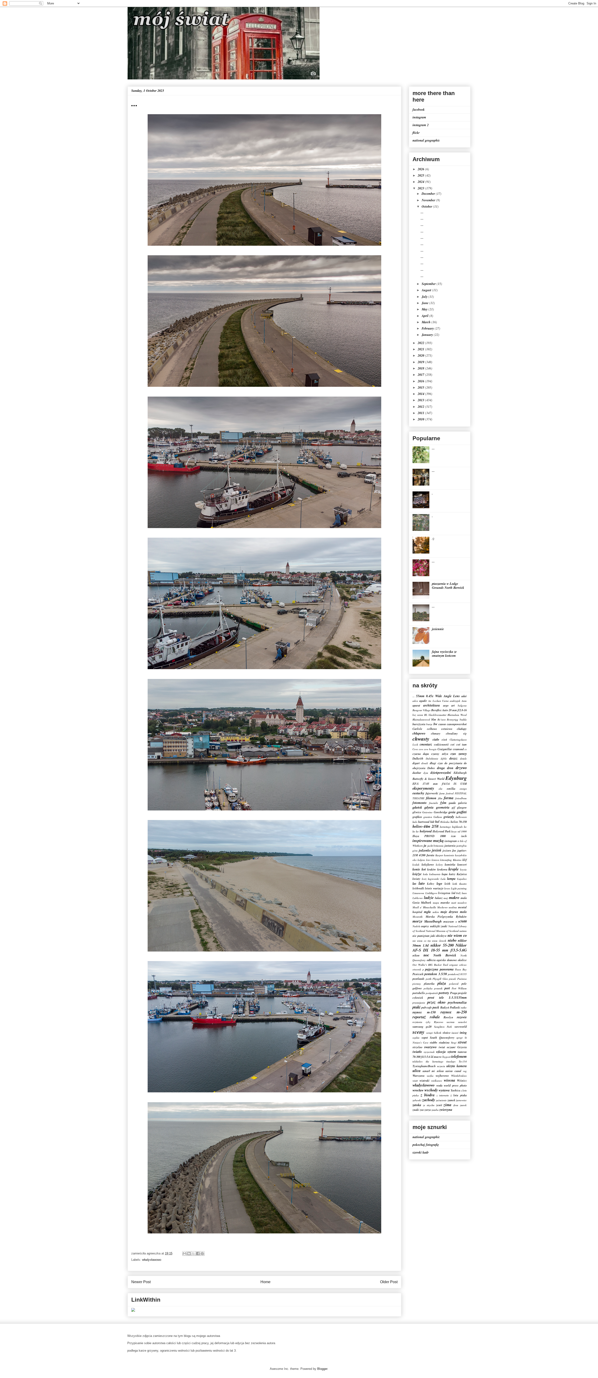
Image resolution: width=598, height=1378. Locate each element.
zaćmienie (441, 1100)
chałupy (462, 729)
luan (464, 893)
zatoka (417, 1105)
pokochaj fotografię (426, 1144)
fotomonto (420, 802)
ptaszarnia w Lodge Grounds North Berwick (448, 585)
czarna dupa (421, 754)
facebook (419, 109)
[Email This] (184, 1253)
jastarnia (450, 845)
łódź (458, 893)
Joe (454, 850)
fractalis (433, 803)
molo (463, 911)
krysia (463, 869)
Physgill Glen (440, 979)
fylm (443, 802)
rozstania (417, 1022)
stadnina (444, 1042)
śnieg (463, 1032)
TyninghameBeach (424, 1066)
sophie (416, 1038)
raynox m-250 (454, 1012)
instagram (419, 117)
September (429, 283)
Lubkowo (418, 898)
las (414, 883)
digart (416, 763)
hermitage (445, 827)
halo (415, 822)
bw (435, 724)
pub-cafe (426, 1007)
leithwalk (418, 888)
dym (426, 773)
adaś (464, 696)
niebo (452, 940)
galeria (462, 803)
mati (453, 903)
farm (442, 793)
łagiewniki (433, 879)
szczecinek (429, 1052)
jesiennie (438, 629)
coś (453, 744)
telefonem (459, 1056)
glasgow (462, 807)
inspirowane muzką (428, 840)
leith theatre (459, 884)
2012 (421, 406)
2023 (421, 188)
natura (463, 931)
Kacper (439, 855)
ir (458, 841)
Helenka (445, 822)
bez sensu (418, 715)
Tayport (446, 1057)
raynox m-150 (424, 1012)
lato (422, 883)
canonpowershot (457, 724)
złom (455, 1105)
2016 (421, 381)
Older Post (389, 1282)
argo (445, 705)
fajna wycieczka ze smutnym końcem (444, 653)
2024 (421, 181)
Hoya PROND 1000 (429, 836)
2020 (421, 355)
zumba (435, 1110)
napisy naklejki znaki (434, 926)
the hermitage (434, 1061)
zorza (427, 1110)
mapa (436, 903)
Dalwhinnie (432, 758)
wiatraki (425, 1080)
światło (417, 1051)
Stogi (453, 1042)
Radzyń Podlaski (450, 1007)
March (426, 322)
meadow (462, 903)
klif (465, 860)
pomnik (438, 988)
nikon (416, 955)
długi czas (436, 763)
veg (465, 1071)
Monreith (418, 917)
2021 (421, 349)
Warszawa (418, 1075)
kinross (435, 860)
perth (428, 979)
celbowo (432, 729)
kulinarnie (435, 874)
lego (439, 883)
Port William (459, 988)
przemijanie (419, 1003)
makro (454, 897)
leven (447, 888)
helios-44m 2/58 (425, 826)
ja (425, 845)
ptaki (416, 1007)
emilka (451, 788)
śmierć (455, 1033)
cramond (458, 749)
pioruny (417, 984)
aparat (416, 705)
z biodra (428, 1094)
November (429, 200)
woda (439, 1085)
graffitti (462, 812)
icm (453, 836)
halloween (461, 817)
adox (415, 701)
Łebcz (430, 883)
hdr (432, 822)
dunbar (417, 773)
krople (453, 869)
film (440, 798)
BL (425, 715)
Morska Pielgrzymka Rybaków (446, 916)
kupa (445, 874)
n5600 (462, 921)
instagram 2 (421, 125)
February (428, 328)
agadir (423, 701)
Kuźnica (462, 874)
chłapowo (419, 733)
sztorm (452, 1051)
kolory (439, 865)
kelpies (421, 860)
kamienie (449, 855)
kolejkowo (428, 864)
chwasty (421, 738)
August (427, 290)
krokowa (442, 869)
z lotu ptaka (459, 1095)
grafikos (417, 817)
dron (450, 768)
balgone (462, 705)
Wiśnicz (462, 1080)
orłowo (463, 965)
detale (463, 758)
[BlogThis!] (189, 1253)
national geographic (426, 140)
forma (448, 797)
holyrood (426, 831)
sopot (425, 1037)
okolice (462, 960)
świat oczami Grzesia (453, 1047)
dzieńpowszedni (441, 772)
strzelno (417, 1047)
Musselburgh (433, 921)
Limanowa (418, 893)
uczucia (441, 1066)
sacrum (451, 1022)
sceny (418, 1031)
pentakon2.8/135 (457, 974)
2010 (421, 419)
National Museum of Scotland (442, 931)
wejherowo (442, 1075)
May (425, 309)
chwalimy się (456, 733)
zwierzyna (445, 1109)
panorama (447, 969)
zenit (439, 1105)
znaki (416, 1110)
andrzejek (455, 701)
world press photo (455, 1085)
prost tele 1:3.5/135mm (447, 997)
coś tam (461, 744)
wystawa (444, 1090)
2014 (421, 393)
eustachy (418, 793)
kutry (452, 874)
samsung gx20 (422, 1026)
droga (441, 768)
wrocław (418, 1090)
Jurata (430, 855)
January (428, 334)
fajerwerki (432, 793)
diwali (424, 763)
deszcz (453, 758)
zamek (451, 1100)
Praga (453, 993)
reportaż (419, 1016)
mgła (427, 911)
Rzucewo (438, 1022)
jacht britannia (435, 846)
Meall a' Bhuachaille (424, 907)
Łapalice (462, 879)
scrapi (429, 1033)
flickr (416, 132)
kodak (416, 865)
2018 (421, 368)
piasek (452, 979)
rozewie (462, 1017)
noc (426, 955)
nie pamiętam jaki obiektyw (430, 936)
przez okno (436, 1002)
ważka (430, 1076)
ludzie (429, 897)
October (427, 206)
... (422, 212)
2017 (421, 374)
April (425, 315)
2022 (421, 343)
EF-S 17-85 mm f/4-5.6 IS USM (440, 783)
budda (463, 719)
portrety (444, 993)
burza (429, 724)
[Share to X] (193, 1253)
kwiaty (416, 879)
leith (447, 883)
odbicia (431, 960)
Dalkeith (418, 758)
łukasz (439, 898)
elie (440, 789)
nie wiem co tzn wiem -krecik (429, 941)
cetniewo (446, 729)
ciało (436, 739)
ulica (416, 1070)
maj (446, 898)
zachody (428, 1099)
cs (466, 749)
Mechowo (442, 907)
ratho (464, 1007)
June (425, 303)
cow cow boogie (428, 749)
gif (453, 807)
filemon (431, 798)
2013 (421, 400)
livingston (444, 893)
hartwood (423, 822)
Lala (443, 879)
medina (453, 907)
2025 (421, 175)
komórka (450, 864)
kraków (431, 869)
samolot (462, 1022)
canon (442, 724)
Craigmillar (445, 749)
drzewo (461, 767)
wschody (431, 1090)
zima (447, 1104)
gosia (452, 812)
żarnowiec (461, 1100)
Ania (464, 701)
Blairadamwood (421, 719)
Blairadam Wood (457, 715)
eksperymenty (423, 788)
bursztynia (419, 724)
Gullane (438, 817)
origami (453, 965)
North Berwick (444, 955)
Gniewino (427, 812)
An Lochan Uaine (438, 701)
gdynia (429, 807)
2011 (421, 413)
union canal (453, 1071)
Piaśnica (462, 979)
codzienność (441, 744)
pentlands (418, 979)
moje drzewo (449, 911)
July (425, 296)
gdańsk (417, 807)
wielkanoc (436, 1081)
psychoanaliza (457, 1002)
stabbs (433, 1042)
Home (265, 1282)
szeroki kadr (421, 1152)
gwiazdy (449, 816)
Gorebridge (441, 812)
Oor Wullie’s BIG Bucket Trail (430, 965)
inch (464, 836)
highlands (457, 827)
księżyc (417, 874)
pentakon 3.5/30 (435, 974)
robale (435, 1016)
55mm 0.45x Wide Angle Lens (438, 696)
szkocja (441, 1051)
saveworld (461, 1026)
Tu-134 (463, 1061)
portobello (419, 993)
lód (453, 893)
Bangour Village (422, 710)
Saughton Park (443, 1027)
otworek (417, 969)
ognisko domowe (447, 960)
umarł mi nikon (433, 1071)
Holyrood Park (441, 831)
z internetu (443, 1095)
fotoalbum (461, 798)
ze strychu (428, 1105)
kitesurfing (446, 860)
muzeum (448, 921)
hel (437, 821)
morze (417, 921)
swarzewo (430, 1047)
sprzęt (459, 1038)
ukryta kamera (456, 1066)
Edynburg (456, 777)
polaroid (454, 984)
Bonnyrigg (452, 719)
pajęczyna (431, 969)
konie (416, 869)
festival (450, 793)
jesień (436, 850)
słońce (447, 1032)
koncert (462, 864)
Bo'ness (442, 719)
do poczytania (453, 763)
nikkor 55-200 (442, 945)
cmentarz (426, 744)
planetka (429, 983)
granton (428, 817)
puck (436, 1007)
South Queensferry (442, 1037)
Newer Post (141, 1282)
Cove (415, 749)
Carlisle (417, 729)
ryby (428, 1022)
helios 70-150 (459, 822)
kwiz (424, 879)
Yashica (455, 1090)
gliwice (417, 812)
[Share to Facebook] (198, 1253)
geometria (442, 807)
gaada (452, 803)
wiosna (449, 1080)
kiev (428, 860)
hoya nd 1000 (459, 831)
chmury (436, 733)
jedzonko (425, 850)
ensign (463, 789)
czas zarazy (459, 753)
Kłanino (457, 860)
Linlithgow (431, 893)
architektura (431, 705)
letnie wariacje (434, 888)
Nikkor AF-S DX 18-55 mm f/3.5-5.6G (440, 947)
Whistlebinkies (459, 1076)
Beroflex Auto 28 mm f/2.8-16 (449, 710)
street (462, 1042)
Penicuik (418, 974)
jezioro (447, 850)
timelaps (451, 1061)
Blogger (322, 1369)
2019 (421, 362)
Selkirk (437, 1033)
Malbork (426, 902)
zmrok (463, 1105)
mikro (436, 912)
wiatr (415, 1081)
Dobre (431, 768)
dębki (444, 758)
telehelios (418, 1061)
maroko (445, 902)
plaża (442, 983)
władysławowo (151, 1259)
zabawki (417, 1100)
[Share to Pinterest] (202, 1253)
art (453, 705)
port (447, 988)
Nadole (416, 926)
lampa (451, 878)
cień (444, 739)
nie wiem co (457, 935)
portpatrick (432, 993)
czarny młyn (439, 754)
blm (433, 719)
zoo (422, 1110)
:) (433, 538)
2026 (421, 169)
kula (425, 874)
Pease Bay (461, 969)
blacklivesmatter (437, 715)
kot (424, 869)
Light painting (459, 888)
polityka (428, 988)
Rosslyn (448, 1017)
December (429, 193)
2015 (421, 387)
